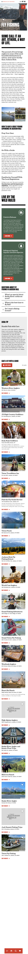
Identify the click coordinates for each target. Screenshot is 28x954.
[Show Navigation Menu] (23, 7)
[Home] (7, 7)
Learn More (7, 236)
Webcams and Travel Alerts (8, 1)
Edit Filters (8, 365)
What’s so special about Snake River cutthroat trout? (14, 296)
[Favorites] (20, 951)
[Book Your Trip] (11, 951)
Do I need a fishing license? (12, 309)
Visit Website (5, 393)
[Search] (16, 951)
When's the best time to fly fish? (14, 303)
